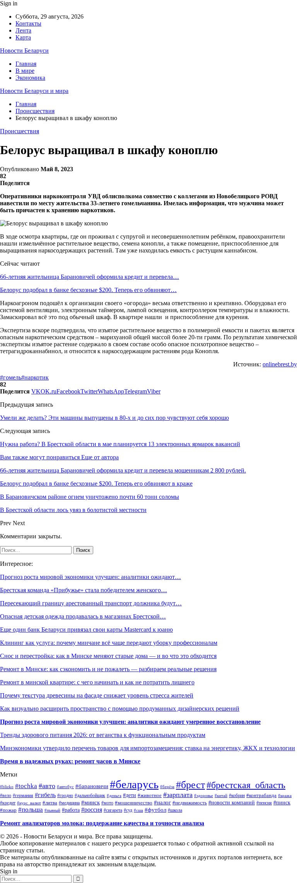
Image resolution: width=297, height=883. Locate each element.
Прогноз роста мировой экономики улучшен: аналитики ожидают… (90, 577)
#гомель (10, 377)
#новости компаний (231, 803)
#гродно (65, 795)
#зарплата (178, 795)
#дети (129, 795)
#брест (190, 784)
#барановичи (91, 786)
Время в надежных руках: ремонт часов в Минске (70, 761)
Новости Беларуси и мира (34, 91)
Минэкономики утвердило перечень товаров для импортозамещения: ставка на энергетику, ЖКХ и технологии (147, 748)
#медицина (69, 803)
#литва (50, 803)
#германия (23, 795)
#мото (107, 803)
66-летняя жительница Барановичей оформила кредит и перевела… (89, 276)
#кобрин (237, 795)
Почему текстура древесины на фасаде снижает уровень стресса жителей (96, 695)
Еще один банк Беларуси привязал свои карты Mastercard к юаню (86, 629)
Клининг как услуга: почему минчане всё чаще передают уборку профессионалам (108, 642)
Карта (23, 37)
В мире (24, 70)
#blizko (7, 786)
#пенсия (264, 803)
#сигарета (113, 810)
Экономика (30, 77)
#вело (5, 795)
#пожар (8, 810)
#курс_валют (29, 803)
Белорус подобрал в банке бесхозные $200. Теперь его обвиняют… (88, 290)
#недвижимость (189, 803)
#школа (175, 810)
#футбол (155, 810)
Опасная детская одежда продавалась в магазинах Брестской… (83, 616)
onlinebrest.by (280, 364)
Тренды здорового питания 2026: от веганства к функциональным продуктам (102, 735)
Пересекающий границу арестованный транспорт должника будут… (91, 603)
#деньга (114, 795)
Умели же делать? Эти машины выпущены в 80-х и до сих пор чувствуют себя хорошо (114, 417)
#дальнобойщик (90, 795)
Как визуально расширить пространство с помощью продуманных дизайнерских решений (119, 708)
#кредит (7, 803)
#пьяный (52, 810)
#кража (285, 795)
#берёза (167, 787)
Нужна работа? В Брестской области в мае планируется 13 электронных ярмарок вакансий (120, 444)
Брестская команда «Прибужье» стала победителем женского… (83, 590)
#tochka (26, 786)
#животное (150, 795)
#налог (162, 802)
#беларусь (134, 784)
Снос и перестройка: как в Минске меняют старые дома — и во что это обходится (108, 656)
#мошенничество (133, 803)
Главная (25, 63)
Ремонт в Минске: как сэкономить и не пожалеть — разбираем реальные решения (108, 669)
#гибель (45, 795)
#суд (128, 810)
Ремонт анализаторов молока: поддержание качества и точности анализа (102, 823)
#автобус (65, 786)
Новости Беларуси (24, 50)
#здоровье (203, 795)
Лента (23, 30)
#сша (138, 810)
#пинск (281, 803)
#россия (91, 809)
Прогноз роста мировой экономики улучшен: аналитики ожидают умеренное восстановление (130, 721)
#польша (30, 809)
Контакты (28, 23)
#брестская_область (246, 785)
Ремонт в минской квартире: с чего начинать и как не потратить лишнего (97, 682)
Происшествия (19, 131)
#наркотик (35, 377)
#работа (71, 810)
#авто (47, 786)
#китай (221, 795)
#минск (90, 802)
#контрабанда (261, 795)
